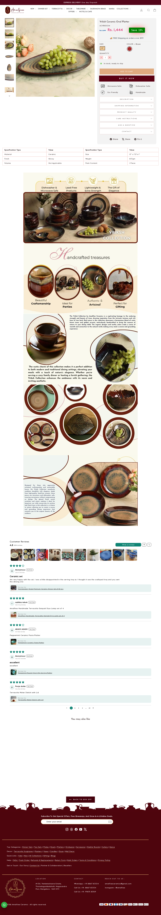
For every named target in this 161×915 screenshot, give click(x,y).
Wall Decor (70, 851)
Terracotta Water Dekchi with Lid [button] (30, 700)
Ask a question (126, 125)
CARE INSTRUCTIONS (126, 118)
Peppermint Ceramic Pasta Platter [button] (31, 643)
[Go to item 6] (80, 555)
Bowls (53, 847)
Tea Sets (38, 847)
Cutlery (105, 847)
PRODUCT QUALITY (126, 112)
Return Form (60, 860)
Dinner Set (43, 9)
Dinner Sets (27, 847)
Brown (129, 49)
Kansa (111, 9)
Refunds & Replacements (42, 860)
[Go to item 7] (93, 555)
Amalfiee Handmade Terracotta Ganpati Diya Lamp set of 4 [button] (41, 616)
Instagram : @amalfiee (115, 888)
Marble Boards (93, 847)
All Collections (35, 856)
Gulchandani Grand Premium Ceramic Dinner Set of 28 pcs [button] (40, 589)
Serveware (80, 847)
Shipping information (127, 106)
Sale (20, 856)
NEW (32, 9)
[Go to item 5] (67, 555)
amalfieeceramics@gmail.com (118, 884)
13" (102, 48)
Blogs (53, 856)
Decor (69, 9)
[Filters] (144, 545)
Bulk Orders (72, 860)
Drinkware (70, 847)
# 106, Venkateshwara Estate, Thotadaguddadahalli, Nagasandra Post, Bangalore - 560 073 (51, 886)
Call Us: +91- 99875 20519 (85, 892)
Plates (46, 847)
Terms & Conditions (87, 860)
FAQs (15, 860)
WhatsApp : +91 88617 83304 (86, 884)
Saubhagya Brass (98, 9)
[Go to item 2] (29, 555)
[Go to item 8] (106, 555)
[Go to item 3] (42, 555)
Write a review (128, 545)
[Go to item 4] (55, 555)
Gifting (46, 856)
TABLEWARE (81, 9)
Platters (60, 847)
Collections (123, 9)
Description (127, 99)
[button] (13, 588)
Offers (71, 11)
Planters (38, 851)
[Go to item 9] (118, 555)
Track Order (24, 860)
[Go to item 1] (17, 555)
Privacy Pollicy (104, 860)
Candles (53, 851)
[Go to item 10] (131, 555)
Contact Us (34, 865)
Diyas (61, 851)
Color (134, 44)
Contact (127, 131)
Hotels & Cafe (85, 11)
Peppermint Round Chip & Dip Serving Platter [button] (35, 673)
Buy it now (126, 78)
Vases (46, 851)
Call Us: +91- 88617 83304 (85, 888)
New (26, 856)
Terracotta (57, 9)
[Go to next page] (94, 708)
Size (101, 44)
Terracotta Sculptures (23, 851)
